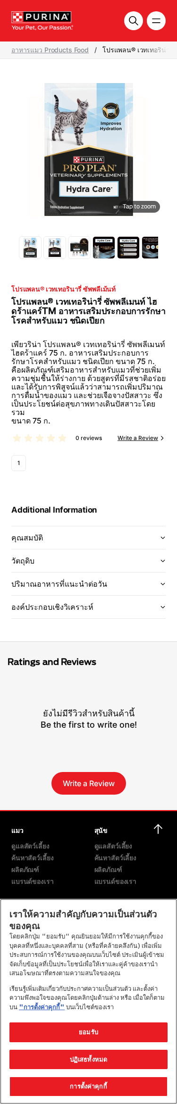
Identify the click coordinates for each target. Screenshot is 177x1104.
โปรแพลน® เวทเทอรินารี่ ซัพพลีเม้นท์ (63, 289)
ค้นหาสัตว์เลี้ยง (32, 858)
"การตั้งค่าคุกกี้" (42, 1007)
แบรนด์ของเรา (32, 881)
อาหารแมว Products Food (50, 50)
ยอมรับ (88, 1032)
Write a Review (138, 437)
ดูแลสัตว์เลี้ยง (30, 846)
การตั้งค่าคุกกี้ (88, 1086)
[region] (88, 1001)
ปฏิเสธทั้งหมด (88, 1059)
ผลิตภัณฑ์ (25, 869)
